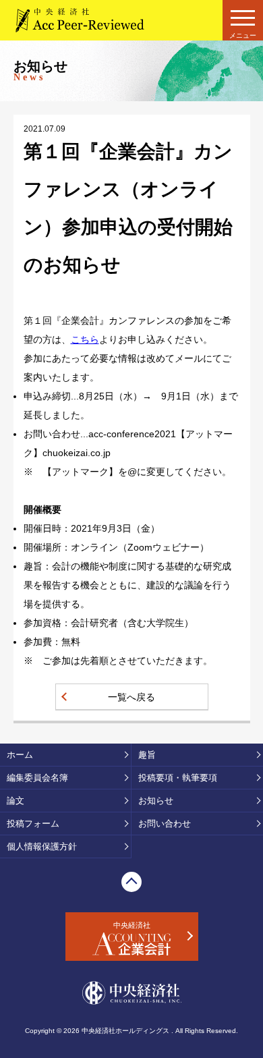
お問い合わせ (164, 823)
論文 (15, 801)
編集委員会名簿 (37, 778)
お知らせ (155, 801)
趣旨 (147, 755)
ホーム (20, 755)
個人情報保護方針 (42, 846)
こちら (85, 339)
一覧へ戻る (131, 697)
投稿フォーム (33, 823)
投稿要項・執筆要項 (177, 778)
